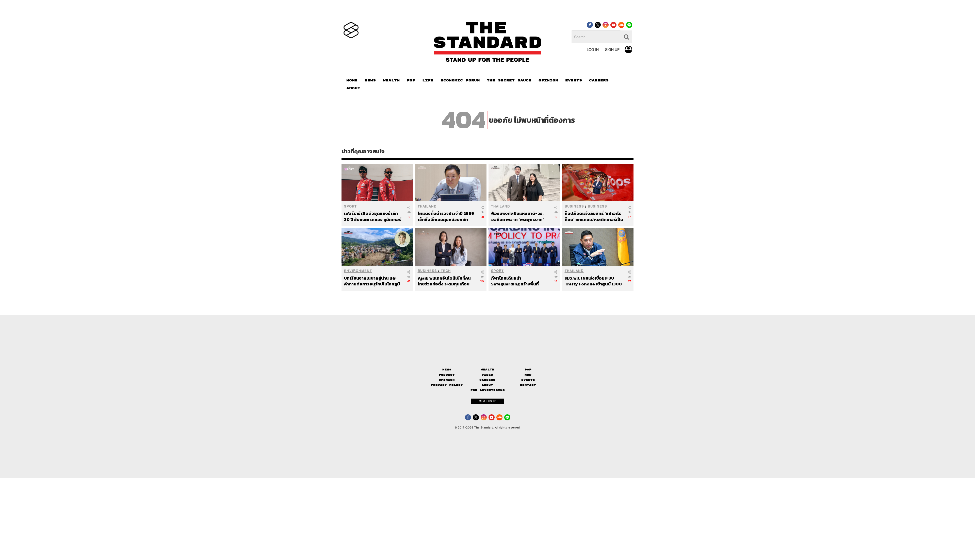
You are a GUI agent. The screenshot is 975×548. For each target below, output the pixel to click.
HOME (352, 80)
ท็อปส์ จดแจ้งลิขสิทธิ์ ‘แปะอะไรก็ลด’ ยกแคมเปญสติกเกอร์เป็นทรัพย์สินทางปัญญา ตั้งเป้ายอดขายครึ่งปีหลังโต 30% (594, 216)
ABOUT (353, 88)
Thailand (427, 206)
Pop (528, 369)
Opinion (447, 380)
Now (528, 374)
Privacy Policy (447, 385)
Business (574, 206)
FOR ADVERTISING (487, 390)
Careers (487, 380)
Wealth (487, 369)
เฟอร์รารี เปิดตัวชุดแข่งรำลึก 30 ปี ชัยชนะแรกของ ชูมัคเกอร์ (372, 216)
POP (411, 80)
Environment (358, 271)
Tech (446, 271)
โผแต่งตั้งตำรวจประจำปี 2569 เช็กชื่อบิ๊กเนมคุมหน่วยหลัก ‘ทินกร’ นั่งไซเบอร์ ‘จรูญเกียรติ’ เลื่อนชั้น (447, 216)
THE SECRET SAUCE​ (509, 80)
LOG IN (593, 49)
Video (487, 374)
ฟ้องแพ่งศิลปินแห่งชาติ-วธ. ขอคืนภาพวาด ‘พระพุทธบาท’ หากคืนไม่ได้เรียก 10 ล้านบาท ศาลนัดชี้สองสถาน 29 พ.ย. (517, 216)
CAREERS (599, 80)
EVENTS (573, 80)
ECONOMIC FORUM (460, 80)
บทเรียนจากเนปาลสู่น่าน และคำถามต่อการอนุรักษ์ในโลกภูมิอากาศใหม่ (372, 281)
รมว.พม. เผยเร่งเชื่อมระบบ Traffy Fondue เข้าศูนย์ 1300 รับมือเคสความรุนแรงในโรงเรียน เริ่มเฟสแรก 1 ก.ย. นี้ (593, 281)
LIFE (427, 80)
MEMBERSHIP (487, 401)
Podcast (447, 374)
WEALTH (391, 80)
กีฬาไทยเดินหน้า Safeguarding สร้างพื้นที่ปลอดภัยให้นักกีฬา (515, 281)
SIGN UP (612, 49)
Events (528, 380)
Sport (350, 206)
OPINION (548, 80)
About (487, 385)
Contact (528, 385)
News (446, 369)
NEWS (370, 80)
